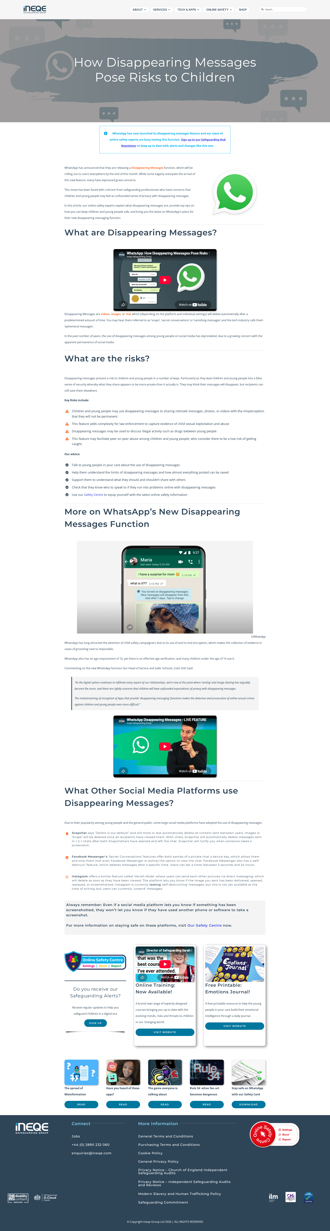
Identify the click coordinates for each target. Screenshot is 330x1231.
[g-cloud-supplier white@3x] (46, 1195)
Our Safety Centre (205, 925)
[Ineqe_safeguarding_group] (35, 6)
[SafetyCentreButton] (95, 952)
